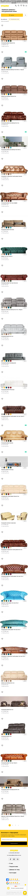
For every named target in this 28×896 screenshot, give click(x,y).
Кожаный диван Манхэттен (8, 43)
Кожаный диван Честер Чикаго (9, 763)
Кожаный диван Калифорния (8, 363)
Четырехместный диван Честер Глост (10, 629)
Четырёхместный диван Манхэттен (10, 496)
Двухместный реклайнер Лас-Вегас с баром (12, 69)
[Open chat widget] (25, 893)
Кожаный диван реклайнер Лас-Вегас (11, 149)
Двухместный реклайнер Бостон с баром (11, 309)
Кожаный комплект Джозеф (8, 523)
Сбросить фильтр (5, 21)
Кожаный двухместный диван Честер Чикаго (12, 416)
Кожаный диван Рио (6, 736)
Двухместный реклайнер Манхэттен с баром (12, 816)
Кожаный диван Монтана (7, 229)
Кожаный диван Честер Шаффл (9, 203)
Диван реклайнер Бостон (7, 683)
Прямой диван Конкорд (7, 469)
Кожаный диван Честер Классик (9, 283)
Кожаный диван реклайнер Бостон (10, 123)
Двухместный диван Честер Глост (10, 603)
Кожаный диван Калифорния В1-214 (10, 789)
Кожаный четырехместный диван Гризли (11, 176)
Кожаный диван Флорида (7, 389)
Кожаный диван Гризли (7, 443)
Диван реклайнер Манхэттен (8, 96)
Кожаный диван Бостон (7, 336)
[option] (14, 38)
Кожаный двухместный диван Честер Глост (12, 576)
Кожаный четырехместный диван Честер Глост (13, 656)
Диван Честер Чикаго (6, 256)
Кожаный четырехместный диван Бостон (11, 549)
